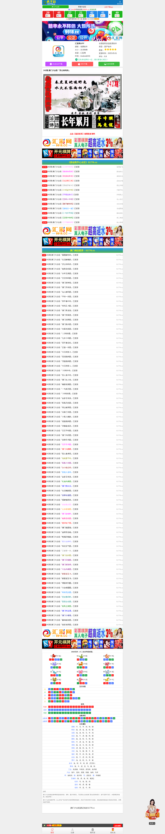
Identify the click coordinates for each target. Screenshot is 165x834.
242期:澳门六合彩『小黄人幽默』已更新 (60, 417)
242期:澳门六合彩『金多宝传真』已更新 (60, 398)
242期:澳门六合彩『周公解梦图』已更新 (60, 407)
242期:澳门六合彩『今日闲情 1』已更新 (60, 366)
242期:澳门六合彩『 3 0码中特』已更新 (60, 370)
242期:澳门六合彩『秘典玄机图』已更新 (60, 269)
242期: (49, 825)
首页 (52, 832)
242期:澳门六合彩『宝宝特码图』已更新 (60, 278)
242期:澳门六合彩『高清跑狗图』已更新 (60, 357)
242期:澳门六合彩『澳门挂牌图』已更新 (60, 320)
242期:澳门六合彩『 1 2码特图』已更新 (60, 334)
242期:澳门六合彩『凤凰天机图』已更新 (60, 403)
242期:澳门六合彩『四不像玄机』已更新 (60, 343)
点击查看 (117, 826)
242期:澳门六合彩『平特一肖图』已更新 (60, 297)
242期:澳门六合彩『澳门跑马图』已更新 (60, 324)
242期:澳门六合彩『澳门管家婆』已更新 (60, 315)
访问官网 (110, 64)
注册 (72, 832)
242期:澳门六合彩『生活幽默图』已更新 (60, 491)
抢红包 (112, 832)
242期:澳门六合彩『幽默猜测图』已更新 (60, 384)
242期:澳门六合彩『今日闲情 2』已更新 (60, 352)
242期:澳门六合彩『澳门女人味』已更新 (60, 380)
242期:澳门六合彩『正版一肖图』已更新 (60, 347)
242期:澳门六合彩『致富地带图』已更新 (60, 625)
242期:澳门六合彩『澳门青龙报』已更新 (60, 310)
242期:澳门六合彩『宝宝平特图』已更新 (60, 431)
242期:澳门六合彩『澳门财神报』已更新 (60, 283)
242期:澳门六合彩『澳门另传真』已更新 (60, 287)
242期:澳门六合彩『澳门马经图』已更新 (60, 435)
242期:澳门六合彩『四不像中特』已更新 (60, 301)
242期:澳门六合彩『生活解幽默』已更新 (60, 260)
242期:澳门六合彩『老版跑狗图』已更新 (60, 421)
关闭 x (152, 823)
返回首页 (119, 3)
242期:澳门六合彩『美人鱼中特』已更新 (60, 375)
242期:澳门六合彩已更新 (61, 167)
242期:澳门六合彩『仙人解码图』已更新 (60, 292)
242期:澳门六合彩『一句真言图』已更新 (60, 389)
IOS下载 (84, 64)
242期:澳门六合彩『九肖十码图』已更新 (60, 338)
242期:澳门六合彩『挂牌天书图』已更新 (60, 440)
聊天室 (92, 832)
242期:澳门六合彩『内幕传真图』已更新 (60, 329)
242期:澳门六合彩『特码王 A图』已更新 (60, 306)
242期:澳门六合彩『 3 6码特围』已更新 (60, 394)
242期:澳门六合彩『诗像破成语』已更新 (60, 426)
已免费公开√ (57, 825)
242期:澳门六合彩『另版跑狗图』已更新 (60, 361)
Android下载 (57, 64)
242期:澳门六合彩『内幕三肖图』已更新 (60, 412)
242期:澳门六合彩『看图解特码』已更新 (60, 255)
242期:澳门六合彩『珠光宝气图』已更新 (60, 546)
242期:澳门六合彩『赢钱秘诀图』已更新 (60, 620)
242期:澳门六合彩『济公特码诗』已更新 (60, 264)
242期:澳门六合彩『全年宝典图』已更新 (60, 273)
